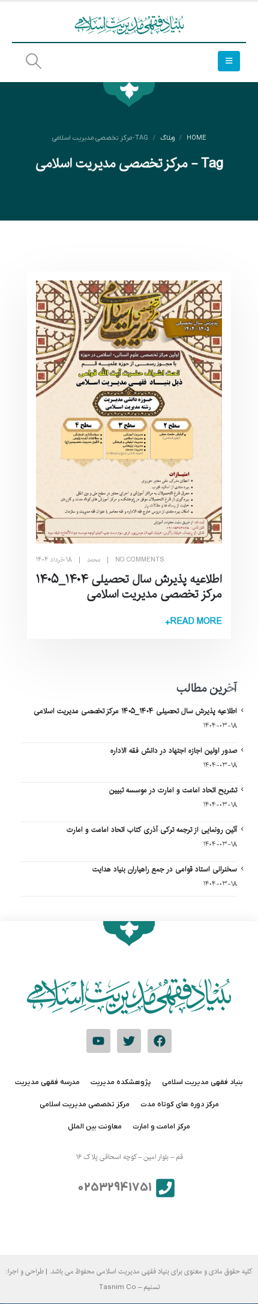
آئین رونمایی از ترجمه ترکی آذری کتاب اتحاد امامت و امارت (152, 829)
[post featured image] (129, 412)
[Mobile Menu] (229, 61)
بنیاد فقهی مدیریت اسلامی (202, 1082)
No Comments (139, 559)
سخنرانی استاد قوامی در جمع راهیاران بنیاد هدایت (164, 869)
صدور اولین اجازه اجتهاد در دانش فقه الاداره (173, 750)
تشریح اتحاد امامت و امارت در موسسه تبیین (173, 790)
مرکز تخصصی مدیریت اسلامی (85, 1104)
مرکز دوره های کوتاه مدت (179, 1104)
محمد (93, 559)
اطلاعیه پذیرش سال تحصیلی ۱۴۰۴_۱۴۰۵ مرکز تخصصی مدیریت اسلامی (129, 586)
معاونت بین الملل (95, 1126)
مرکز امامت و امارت (161, 1126)
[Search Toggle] (33, 61)
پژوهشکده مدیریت (121, 1082)
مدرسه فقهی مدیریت (47, 1082)
